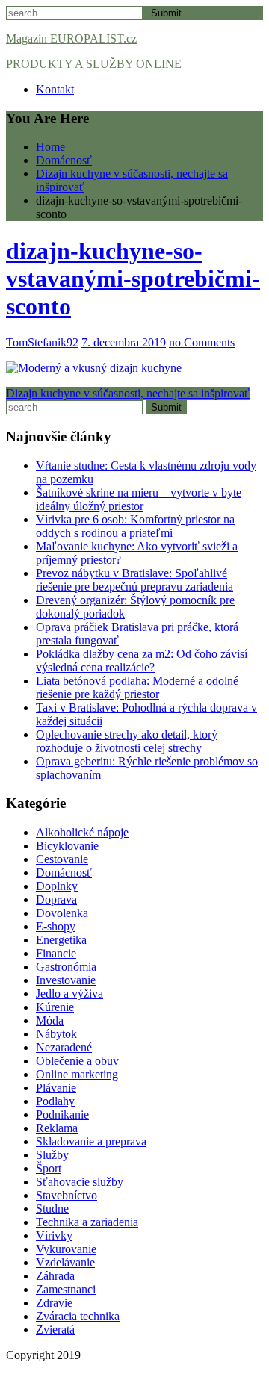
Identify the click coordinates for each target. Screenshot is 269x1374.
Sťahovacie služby (79, 1181)
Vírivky (54, 1235)
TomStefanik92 (42, 342)
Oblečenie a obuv (77, 1060)
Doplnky (57, 886)
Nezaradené (64, 1047)
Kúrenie (55, 1007)
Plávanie (56, 1087)
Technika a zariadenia (87, 1222)
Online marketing (77, 1074)
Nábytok (56, 1034)
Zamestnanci (66, 1289)
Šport (48, 1168)
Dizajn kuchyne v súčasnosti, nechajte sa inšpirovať (128, 393)
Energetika (61, 939)
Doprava (56, 899)
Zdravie (54, 1302)
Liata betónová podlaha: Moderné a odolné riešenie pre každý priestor (137, 687)
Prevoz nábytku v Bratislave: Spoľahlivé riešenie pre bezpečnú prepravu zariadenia (134, 580)
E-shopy (55, 926)
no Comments (202, 342)
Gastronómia (66, 966)
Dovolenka (62, 913)
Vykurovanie (66, 1249)
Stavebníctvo (66, 1195)
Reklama (57, 1128)
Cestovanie (62, 859)
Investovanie (66, 980)
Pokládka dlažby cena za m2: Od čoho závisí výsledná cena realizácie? (141, 660)
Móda (50, 1020)
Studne (52, 1208)
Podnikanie (62, 1114)
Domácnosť (64, 872)
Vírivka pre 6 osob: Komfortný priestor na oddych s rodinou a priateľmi (135, 526)
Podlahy (55, 1101)
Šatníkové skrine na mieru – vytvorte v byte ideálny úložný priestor (138, 499)
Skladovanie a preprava (91, 1141)
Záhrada (55, 1275)
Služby (52, 1154)
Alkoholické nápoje (82, 832)
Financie (56, 953)
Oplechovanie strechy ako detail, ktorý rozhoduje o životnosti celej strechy (126, 741)
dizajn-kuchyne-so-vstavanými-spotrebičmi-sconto (133, 278)
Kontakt (55, 89)
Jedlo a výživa (69, 993)
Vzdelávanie (65, 1262)
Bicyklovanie (67, 845)
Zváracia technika (78, 1316)
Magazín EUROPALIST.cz (71, 38)
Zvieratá (55, 1329)
